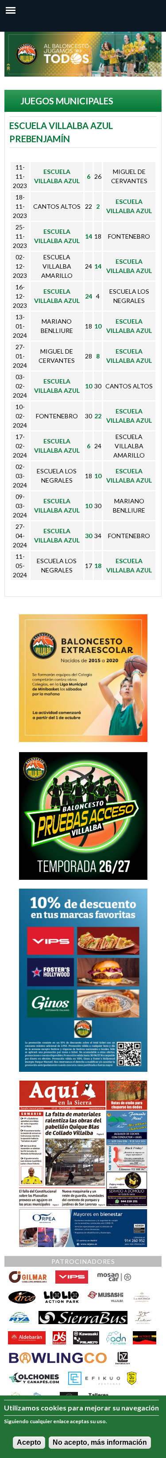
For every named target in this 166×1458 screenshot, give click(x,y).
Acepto (29, 1442)
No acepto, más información (100, 1442)
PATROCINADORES (83, 1261)
